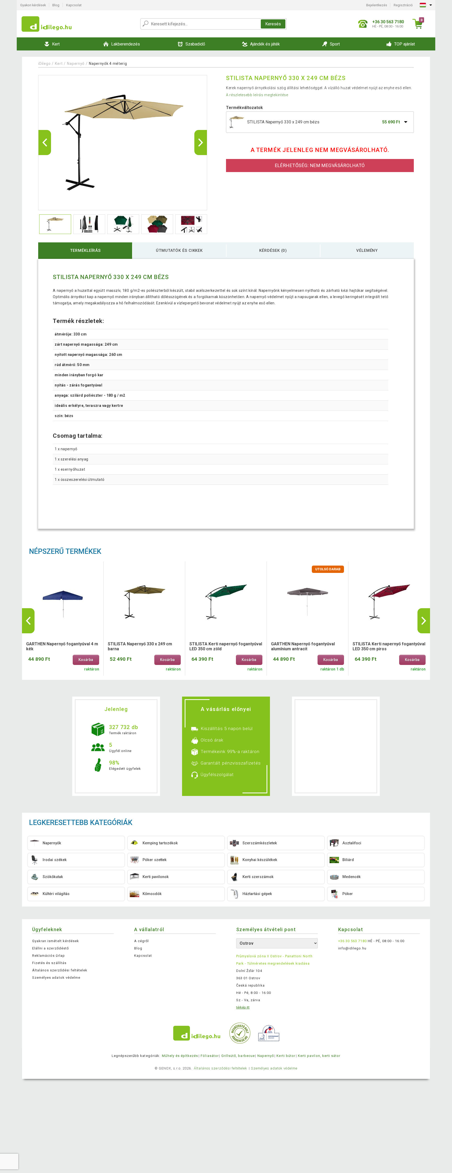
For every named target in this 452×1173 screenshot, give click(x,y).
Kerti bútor (285, 1056)
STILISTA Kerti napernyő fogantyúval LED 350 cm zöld (225, 646)
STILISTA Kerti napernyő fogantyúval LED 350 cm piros (389, 646)
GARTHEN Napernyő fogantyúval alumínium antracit (303, 646)
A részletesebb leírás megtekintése (257, 95)
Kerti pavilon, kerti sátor (319, 1056)
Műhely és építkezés (180, 1056)
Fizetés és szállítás (49, 963)
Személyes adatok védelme (56, 978)
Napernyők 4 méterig (108, 63)
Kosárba (85, 660)
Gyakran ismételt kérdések (55, 941)
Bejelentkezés (376, 5)
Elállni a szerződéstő (50, 948)
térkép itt (243, 1007)
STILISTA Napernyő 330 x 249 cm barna (140, 646)
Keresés (273, 23)
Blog (55, 5)
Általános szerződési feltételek (59, 970)
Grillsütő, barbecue (238, 1056)
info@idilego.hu (352, 948)
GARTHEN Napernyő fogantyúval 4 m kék (62, 646)
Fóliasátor (209, 1056)
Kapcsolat (74, 5)
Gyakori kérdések (33, 5)
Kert (59, 63)
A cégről (141, 941)
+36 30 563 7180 (352, 941)
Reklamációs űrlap (48, 956)
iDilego (44, 63)
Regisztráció (403, 5)
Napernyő (75, 63)
